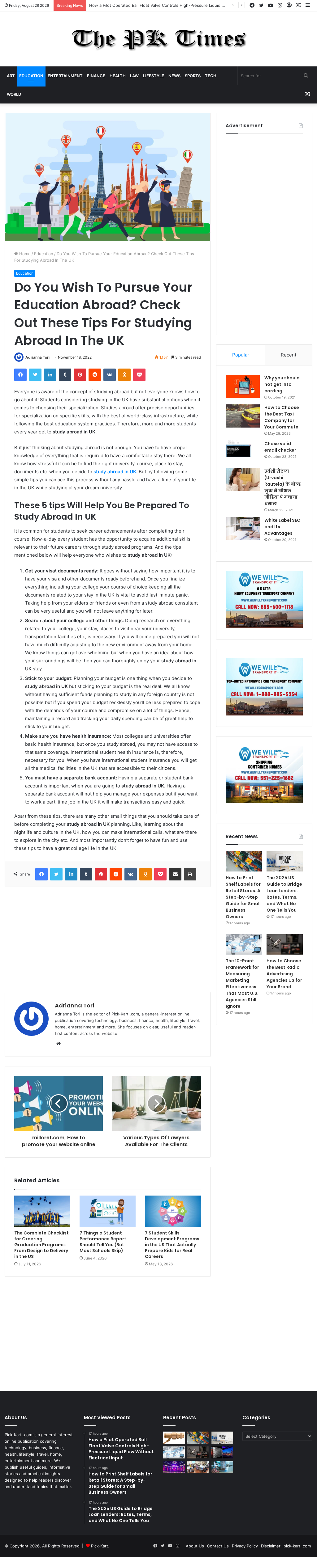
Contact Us (218, 1545)
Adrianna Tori (37, 357)
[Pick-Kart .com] (158, 39)
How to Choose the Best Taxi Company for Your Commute (281, 417)
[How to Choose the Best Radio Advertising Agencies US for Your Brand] (285, 944)
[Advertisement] (108, 939)
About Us (195, 1545)
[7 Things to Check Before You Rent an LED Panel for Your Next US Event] (174, 1467)
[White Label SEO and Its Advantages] (243, 528)
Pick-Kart (99, 1545)
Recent (288, 355)
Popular (240, 355)
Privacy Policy (245, 1545)
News (174, 75)
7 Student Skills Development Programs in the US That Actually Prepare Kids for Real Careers (172, 1245)
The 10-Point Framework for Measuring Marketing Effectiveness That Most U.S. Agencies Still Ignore (242, 983)
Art (11, 75)
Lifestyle (153, 75)
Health (118, 75)
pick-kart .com (297, 1545)
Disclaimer (270, 1545)
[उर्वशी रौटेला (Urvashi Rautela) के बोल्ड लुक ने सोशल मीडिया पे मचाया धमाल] (243, 479)
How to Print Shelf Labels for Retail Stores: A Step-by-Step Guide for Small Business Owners (243, 897)
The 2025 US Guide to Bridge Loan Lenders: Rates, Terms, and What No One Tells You (284, 894)
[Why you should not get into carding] (243, 386)
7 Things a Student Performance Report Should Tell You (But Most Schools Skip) (103, 1242)
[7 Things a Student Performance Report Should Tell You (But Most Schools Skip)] (108, 1211)
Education (31, 75)
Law (134, 75)
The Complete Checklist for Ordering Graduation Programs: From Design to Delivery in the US (41, 1245)
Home (24, 253)
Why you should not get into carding (282, 384)
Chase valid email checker (280, 447)
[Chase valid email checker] (243, 452)
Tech (210, 75)
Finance (96, 75)
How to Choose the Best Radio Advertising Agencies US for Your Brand (284, 974)
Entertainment (65, 75)
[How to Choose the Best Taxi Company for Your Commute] (243, 416)
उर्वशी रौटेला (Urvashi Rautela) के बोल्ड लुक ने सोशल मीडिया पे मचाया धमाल (282, 487)
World (14, 94)
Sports (193, 75)
